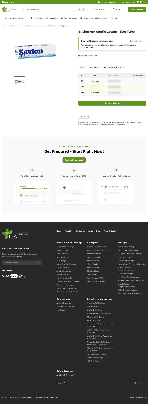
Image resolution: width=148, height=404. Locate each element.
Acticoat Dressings (63, 303)
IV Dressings (61, 260)
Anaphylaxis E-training (64, 375)
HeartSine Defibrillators (96, 303)
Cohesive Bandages (125, 257)
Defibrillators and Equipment (95, 18)
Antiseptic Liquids (93, 257)
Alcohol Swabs (92, 264)
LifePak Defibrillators (95, 310)
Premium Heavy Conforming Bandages (126, 268)
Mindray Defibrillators (95, 317)
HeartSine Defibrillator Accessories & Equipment (100, 325)
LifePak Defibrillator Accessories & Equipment (99, 337)
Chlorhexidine (92, 274)
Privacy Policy (138, 383)
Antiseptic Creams (94, 254)
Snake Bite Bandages (125, 273)
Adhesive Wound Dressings (16, 18)
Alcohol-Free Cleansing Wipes (98, 250)
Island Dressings (62, 257)
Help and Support (108, 2)
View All (113, 18)
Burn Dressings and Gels (65, 306)
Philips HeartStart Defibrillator (98, 313)
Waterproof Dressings (64, 285)
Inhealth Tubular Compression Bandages (126, 285)
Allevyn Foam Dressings (65, 247)
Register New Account (74, 160)
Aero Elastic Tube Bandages (128, 277)
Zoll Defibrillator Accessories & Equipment (98, 331)
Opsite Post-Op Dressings (66, 264)
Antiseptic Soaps (93, 260)
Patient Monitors (93, 320)
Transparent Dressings (64, 278)
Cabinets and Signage (95, 357)
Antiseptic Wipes (93, 267)
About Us (68, 231)
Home (4, 26)
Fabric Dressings (62, 250)
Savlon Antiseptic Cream (31, 26)
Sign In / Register (137, 9)
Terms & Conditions (111, 231)
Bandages (54, 18)
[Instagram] (145, 2)
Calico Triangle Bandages (127, 290)
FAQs (90, 231)
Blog (98, 231)
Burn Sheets (60, 310)
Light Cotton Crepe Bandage (128, 250)
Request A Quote (112, 103)
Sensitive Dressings (63, 271)
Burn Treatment (70, 18)
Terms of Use (61, 383)
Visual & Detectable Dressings (67, 281)
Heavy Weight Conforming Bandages (132, 264)
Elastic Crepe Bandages (126, 247)
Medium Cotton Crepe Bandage (129, 254)
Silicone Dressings (63, 274)
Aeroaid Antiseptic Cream (96, 247)
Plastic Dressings (62, 267)
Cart (118, 9)
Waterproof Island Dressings (67, 292)
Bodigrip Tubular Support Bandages (131, 280)
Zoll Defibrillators (94, 306)
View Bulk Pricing (138, 75)
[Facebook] (141, 2)
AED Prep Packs (93, 361)
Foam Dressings (62, 254)
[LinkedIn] (138, 2)
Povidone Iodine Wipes (95, 278)
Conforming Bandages (126, 260)
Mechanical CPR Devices (96, 354)
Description (84, 116)
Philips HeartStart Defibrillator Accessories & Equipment (98, 343)
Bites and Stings (93, 271)
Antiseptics (38, 18)
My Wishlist (100, 9)
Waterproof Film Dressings (66, 288)
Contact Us (80, 231)
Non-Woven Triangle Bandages (129, 293)
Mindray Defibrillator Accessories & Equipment (100, 349)
